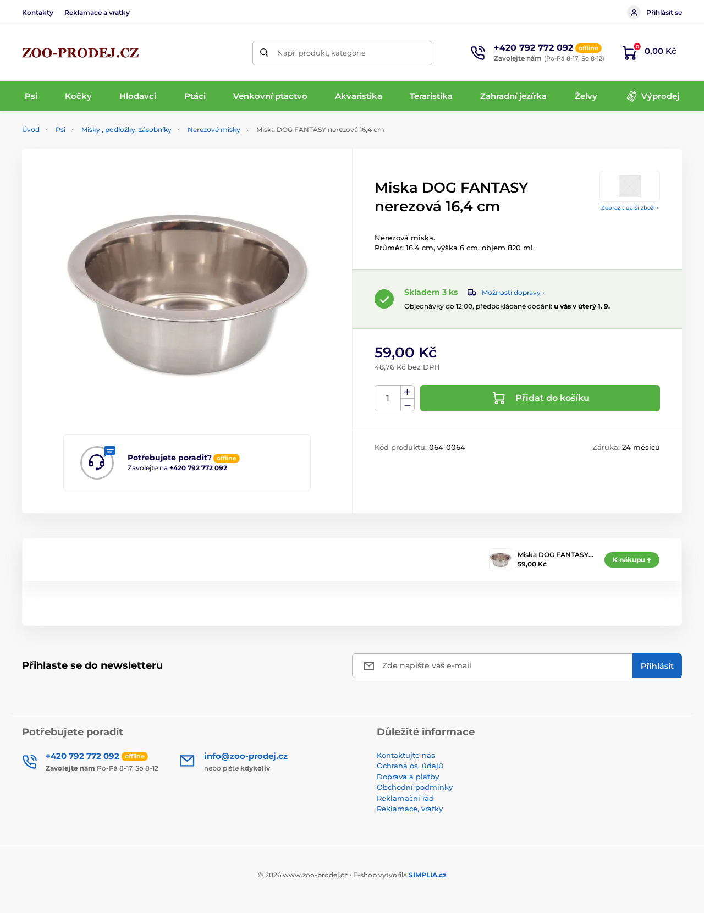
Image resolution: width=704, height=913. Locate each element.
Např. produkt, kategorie (321, 52)
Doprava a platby (408, 776)
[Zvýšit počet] (407, 392)
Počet (388, 398)
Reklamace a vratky (97, 12)
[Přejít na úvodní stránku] (80, 53)
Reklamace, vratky (410, 808)
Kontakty (37, 12)
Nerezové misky (214, 129)
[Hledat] (264, 53)
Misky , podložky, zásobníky (126, 129)
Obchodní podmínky (415, 787)
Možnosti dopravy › (513, 292)
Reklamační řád (405, 798)
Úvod (31, 129)
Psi (60, 129)
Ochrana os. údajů (410, 765)
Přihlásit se (664, 12)
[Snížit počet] (407, 405)
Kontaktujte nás (406, 755)
